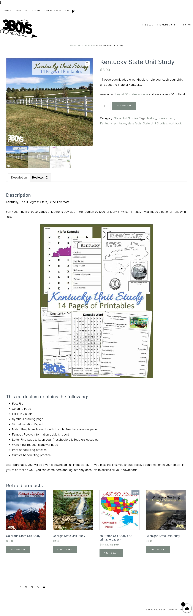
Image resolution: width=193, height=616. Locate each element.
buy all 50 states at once (131, 94)
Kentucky (106, 123)
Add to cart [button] (18, 550)
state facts (134, 123)
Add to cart (124, 106)
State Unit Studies (86, 45)
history (151, 118)
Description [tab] (19, 177)
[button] (87, 63)
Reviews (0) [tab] (40, 177)
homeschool (166, 118)
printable (120, 123)
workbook (175, 123)
